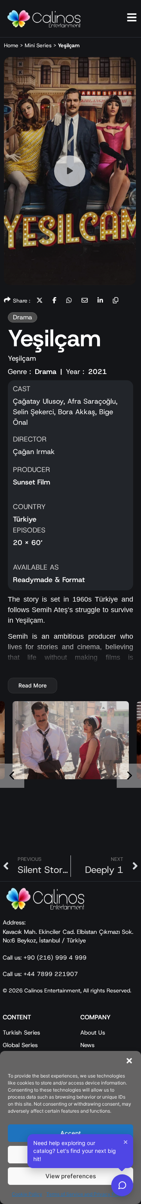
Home (11, 45)
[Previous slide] (12, 776)
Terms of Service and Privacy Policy (85, 1194)
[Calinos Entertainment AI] (122, 1185)
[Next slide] (129, 776)
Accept (70, 1133)
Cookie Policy (27, 1194)
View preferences (70, 1176)
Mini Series (38, 45)
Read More (32, 685)
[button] (129, 1061)
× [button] (125, 1141)
